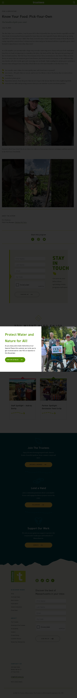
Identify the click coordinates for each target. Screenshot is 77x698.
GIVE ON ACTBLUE (13, 360)
